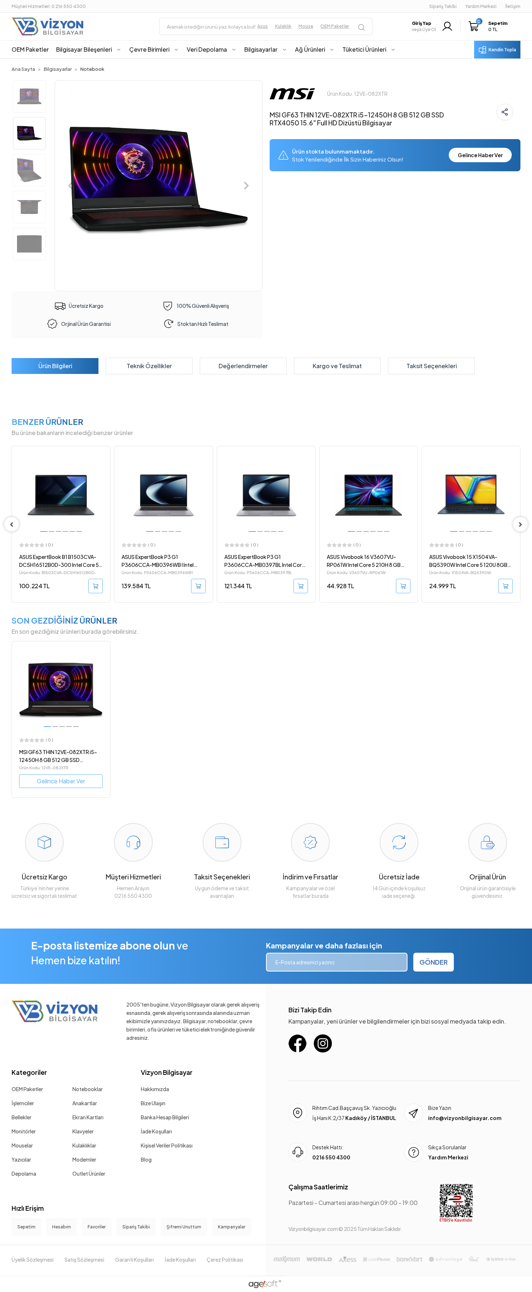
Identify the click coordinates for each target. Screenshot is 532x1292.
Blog (146, 1159)
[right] (520, 524)
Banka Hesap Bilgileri (165, 1117)
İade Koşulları (156, 1131)
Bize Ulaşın (153, 1103)
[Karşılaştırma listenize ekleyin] (104, 471)
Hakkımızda (155, 1089)
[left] (11, 524)
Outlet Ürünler (88, 1173)
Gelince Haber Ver (480, 155)
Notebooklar (87, 1089)
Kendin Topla (502, 49)
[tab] (55, 366)
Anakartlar (84, 1103)
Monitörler (24, 1131)
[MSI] (292, 93)
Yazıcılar (21, 1159)
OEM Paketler (27, 1089)
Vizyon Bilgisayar (167, 1072)
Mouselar (22, 1145)
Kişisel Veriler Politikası (167, 1145)
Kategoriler (29, 1072)
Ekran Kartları (88, 1117)
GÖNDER (433, 962)
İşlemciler (23, 1103)
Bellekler (21, 1117)
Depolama (24, 1173)
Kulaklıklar (84, 1145)
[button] (490, 26)
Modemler (84, 1159)
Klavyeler (83, 1131)
